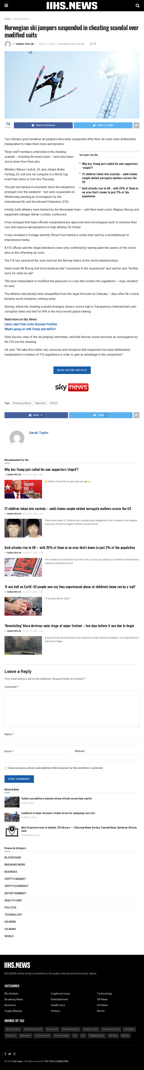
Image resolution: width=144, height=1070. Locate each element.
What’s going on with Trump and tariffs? (30, 329)
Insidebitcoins (111, 1029)
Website (80, 751)
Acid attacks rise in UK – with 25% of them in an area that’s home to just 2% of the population (110, 192)
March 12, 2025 (47, 44)
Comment (11, 687)
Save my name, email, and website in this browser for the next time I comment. (55, 768)
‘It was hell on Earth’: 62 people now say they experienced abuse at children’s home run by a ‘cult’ (69, 586)
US (83, 1035)
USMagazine (96, 1035)
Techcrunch (42, 1035)
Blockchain (12, 858)
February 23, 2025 (32, 835)
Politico (11, 1035)
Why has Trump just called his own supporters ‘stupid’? (110, 166)
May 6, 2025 (28, 803)
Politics (10, 908)
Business (10, 872)
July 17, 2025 (31, 474)
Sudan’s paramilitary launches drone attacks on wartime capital (56, 798)
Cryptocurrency (16, 886)
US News (10, 929)
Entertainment (15, 893)
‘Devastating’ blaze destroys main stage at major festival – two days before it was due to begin (69, 625)
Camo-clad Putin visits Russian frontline (30, 324)
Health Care (13, 901)
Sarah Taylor (25, 44)
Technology (13, 915)
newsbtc (129, 1029)
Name (9, 734)
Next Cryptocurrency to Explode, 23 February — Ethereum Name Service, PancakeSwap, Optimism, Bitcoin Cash (79, 829)
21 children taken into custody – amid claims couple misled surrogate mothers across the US (109, 178)
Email (9, 751)
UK (74, 1035)
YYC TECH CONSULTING (56, 1061)
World (81, 44)
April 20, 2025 (30, 817)
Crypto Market (15, 879)
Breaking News (21, 19)
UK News (10, 922)
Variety (113, 1035)
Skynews (40, 403)
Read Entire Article (72, 370)
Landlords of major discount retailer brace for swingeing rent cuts (58, 813)
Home (7, 19)
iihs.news (18, 1061)
